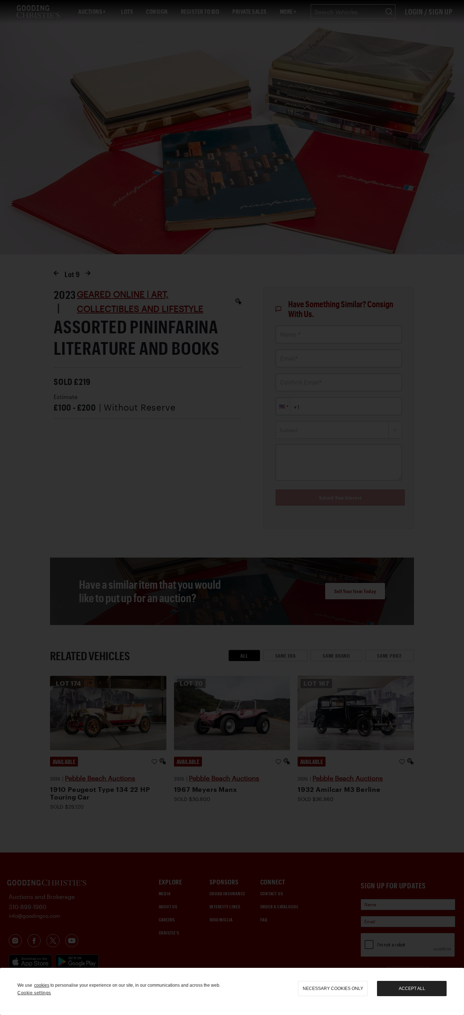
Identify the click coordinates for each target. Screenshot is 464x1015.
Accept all (412, 988)
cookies (41, 985)
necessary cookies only (333, 988)
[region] (232, 991)
